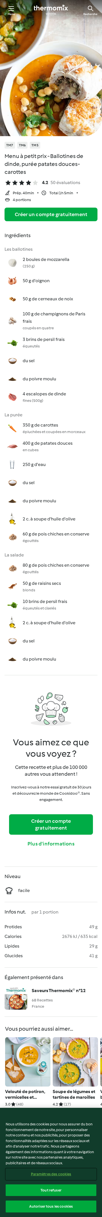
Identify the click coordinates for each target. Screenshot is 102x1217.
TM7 (9, 145)
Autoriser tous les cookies (51, 1206)
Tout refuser (51, 1190)
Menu (11, 14)
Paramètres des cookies (51, 1174)
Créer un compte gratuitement (51, 214)
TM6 (22, 145)
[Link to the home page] (51, 10)
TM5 (35, 145)
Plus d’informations (51, 844)
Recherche (90, 14)
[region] (51, 1162)
